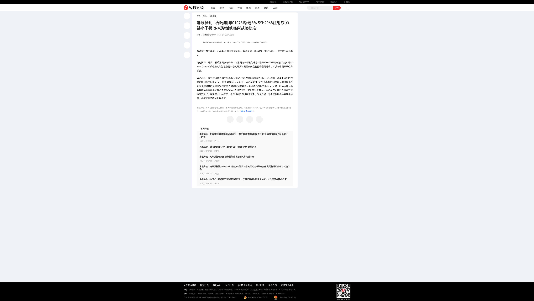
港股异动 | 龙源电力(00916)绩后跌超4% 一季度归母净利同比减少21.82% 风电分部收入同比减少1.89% (244, 135)
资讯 (222, 7)
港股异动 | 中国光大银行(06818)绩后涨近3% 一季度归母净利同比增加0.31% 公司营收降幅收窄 (243, 179)
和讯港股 (229, 293)
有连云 (247, 293)
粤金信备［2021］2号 (288, 297)
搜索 (337, 8)
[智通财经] (194, 7)
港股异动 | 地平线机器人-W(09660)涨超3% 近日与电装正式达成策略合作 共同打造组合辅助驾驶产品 (245, 168)
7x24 (230, 7)
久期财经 (256, 293)
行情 (239, 7)
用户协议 (260, 285)
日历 (257, 7)
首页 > (199, 16)
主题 (275, 7)
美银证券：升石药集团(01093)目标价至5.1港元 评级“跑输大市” (228, 146)
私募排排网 (280, 293)
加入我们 (229, 285)
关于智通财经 (190, 285)
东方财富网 (219, 293)
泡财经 (271, 293)
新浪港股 (192, 293)
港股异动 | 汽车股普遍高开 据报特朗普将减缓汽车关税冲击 (227, 156)
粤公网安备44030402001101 (258, 297)
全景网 (210, 293)
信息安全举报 (287, 285)
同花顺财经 (201, 293)
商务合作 (217, 285)
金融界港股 (239, 293)
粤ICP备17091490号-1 (228, 297)
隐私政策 (273, 285)
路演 (266, 7)
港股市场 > (213, 16)
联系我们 (204, 285)
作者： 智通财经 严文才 (206, 35)
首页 (213, 7)
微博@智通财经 (245, 285)
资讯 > (205, 16)
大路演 (263, 293)
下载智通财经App (247, 111)
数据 (248, 7)
